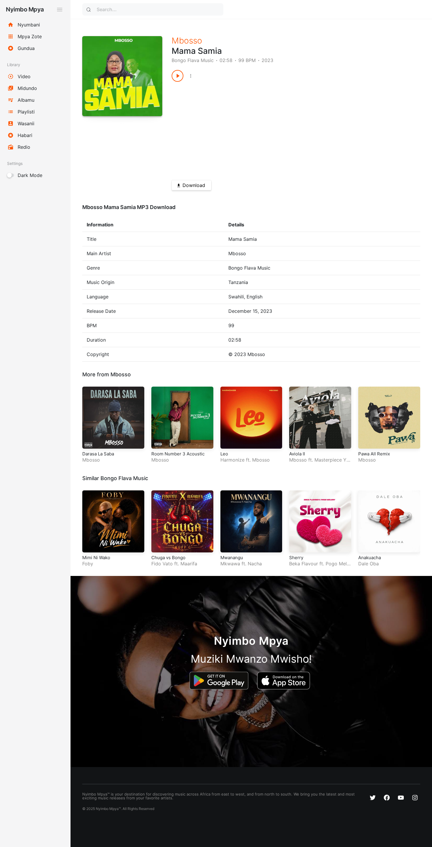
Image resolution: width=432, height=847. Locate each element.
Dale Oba (368, 564)
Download (194, 185)
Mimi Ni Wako (96, 557)
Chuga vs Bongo (168, 557)
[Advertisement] (283, 129)
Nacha (255, 564)
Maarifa (188, 564)
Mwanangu (231, 557)
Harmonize (232, 460)
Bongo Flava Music (193, 60)
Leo (224, 454)
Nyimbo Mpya (25, 9)
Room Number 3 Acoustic (178, 454)
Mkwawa (230, 564)
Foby (87, 564)
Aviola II (297, 454)
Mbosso (187, 41)
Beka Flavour (303, 564)
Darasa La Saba (98, 454)
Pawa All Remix (374, 454)
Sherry (296, 557)
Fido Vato (162, 564)
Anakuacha (369, 557)
